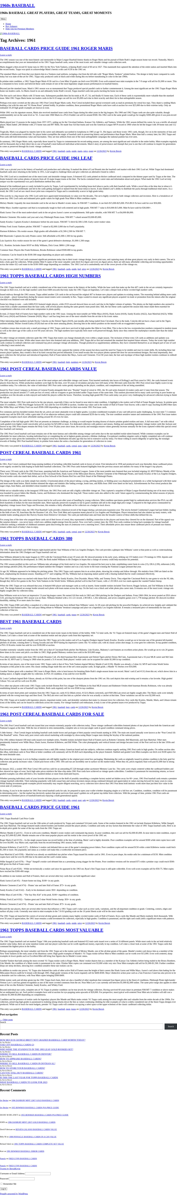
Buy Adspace (11, 26)
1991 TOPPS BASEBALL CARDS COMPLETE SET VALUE (39, 1144)
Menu (3, 19)
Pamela (3, 1159)
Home (8, 24)
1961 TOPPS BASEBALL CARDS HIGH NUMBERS (50, 275)
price (85, 151)
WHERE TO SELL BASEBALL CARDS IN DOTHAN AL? (27, 1063)
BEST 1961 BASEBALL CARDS (31, 621)
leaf (79, 269)
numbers (74, 362)
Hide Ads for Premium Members (20, 29)
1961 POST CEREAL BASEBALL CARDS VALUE (48, 368)
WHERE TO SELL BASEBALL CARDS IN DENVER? (25, 1054)
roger (91, 151)
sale (84, 800)
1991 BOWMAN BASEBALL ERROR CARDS (25, 1151)
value (85, 446)
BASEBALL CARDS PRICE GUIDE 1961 (40, 807)
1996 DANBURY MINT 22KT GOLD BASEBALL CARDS (35, 1100)
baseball (61, 151)
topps (74, 615)
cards (68, 151)
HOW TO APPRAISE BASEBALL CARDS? (20, 1059)
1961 (54, 151)
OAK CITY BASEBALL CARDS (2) (17, 1045)
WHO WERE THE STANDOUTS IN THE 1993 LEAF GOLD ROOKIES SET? (36, 1049)
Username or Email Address (12, 1173)
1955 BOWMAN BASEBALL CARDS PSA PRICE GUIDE (35, 1108)
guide (74, 151)
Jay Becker (4, 1100)
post (79, 446)
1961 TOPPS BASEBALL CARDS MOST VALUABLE (51, 930)
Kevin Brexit (115, 151)
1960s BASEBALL (17, 5)
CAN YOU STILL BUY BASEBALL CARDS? (21, 1073)
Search (3, 1022)
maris (80, 151)
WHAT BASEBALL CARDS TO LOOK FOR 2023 (23, 1082)
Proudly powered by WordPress (14, 1194)
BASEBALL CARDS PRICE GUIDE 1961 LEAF (46, 157)
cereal (74, 446)
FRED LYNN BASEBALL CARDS (23, 1159)
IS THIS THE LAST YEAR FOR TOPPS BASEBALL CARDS (29, 1077)
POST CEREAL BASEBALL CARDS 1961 (40, 452)
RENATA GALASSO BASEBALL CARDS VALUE (36, 1129)
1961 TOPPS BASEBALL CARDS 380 (36, 538)
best (67, 707)
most (68, 1009)
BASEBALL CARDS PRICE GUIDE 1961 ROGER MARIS (56, 48)
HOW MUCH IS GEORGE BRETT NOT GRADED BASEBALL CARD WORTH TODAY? (42, 1040)
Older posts (6, 1020)
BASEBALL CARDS (32, 151)
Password (4, 1178)
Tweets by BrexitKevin (10, 1169)
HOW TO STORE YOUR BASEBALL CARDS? (22, 1068)
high (68, 362)
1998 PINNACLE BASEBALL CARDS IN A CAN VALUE (32, 1137)
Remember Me (9, 1184)
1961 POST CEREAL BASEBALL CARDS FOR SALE (52, 714)
